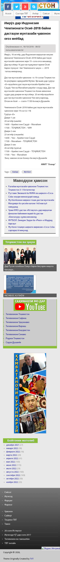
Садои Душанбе (13, 342)
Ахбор (35, 13)
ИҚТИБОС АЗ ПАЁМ (14, 295)
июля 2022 (11, 468)
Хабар (15, 172)
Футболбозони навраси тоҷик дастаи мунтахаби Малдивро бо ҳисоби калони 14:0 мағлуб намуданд (31, 203)
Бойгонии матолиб (20, 440)
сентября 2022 (13, 475)
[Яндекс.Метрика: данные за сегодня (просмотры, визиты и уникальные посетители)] (51, 548)
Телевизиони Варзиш (16, 326)
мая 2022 (10, 462)
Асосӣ (8, 13)
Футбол (27, 172)
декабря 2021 (12, 445)
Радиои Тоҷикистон (15, 338)
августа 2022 (12, 472)
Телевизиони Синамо (16, 334)
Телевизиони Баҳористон (18, 330)
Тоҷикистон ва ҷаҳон (20, 242)
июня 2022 (11, 465)
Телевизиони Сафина (16, 318)
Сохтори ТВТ (22, 13)
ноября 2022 (12, 482)
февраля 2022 (13, 451)
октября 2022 (12, 478)
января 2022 (12, 448)
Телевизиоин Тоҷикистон (17, 314)
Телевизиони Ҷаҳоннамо (17, 322)
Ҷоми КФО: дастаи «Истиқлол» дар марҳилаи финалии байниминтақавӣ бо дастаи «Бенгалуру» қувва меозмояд (30, 213)
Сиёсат (46, 13)
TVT (32, 559)
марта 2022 (11, 455)
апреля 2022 (12, 458)
